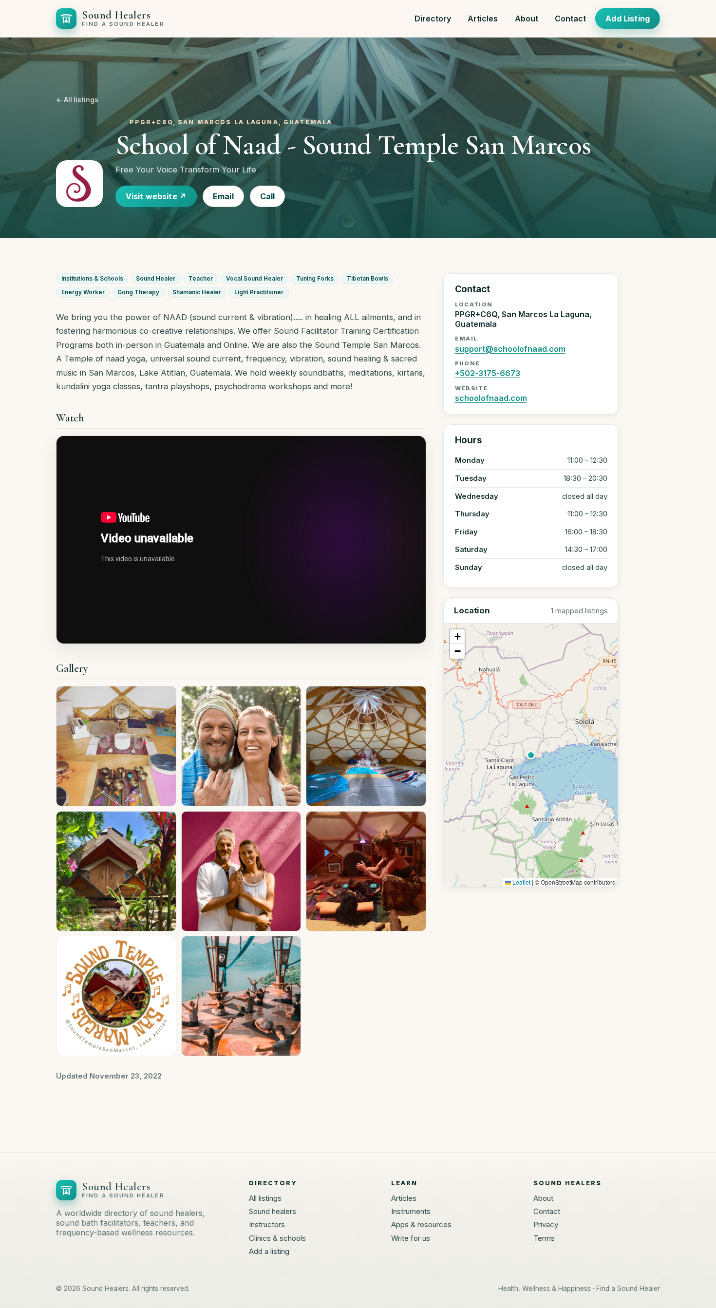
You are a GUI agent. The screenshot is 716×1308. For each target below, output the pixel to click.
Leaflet (520, 882)
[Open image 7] (116, 996)
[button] (531, 755)
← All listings (77, 100)
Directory (433, 18)
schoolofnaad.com (491, 398)
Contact (570, 18)
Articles (483, 18)
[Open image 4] (116, 871)
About (526, 18)
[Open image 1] (116, 746)
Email (223, 196)
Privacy (545, 1224)
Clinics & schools (277, 1238)
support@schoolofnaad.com (510, 349)
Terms (544, 1238)
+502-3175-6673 (487, 373)
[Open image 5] (241, 871)
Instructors (267, 1224)
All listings (265, 1198)
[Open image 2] (241, 746)
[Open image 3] (366, 746)
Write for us (410, 1238)
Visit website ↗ (156, 196)
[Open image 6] (366, 871)
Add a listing (269, 1251)
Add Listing (627, 18)
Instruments (411, 1211)
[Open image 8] (241, 996)
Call (267, 196)
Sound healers (272, 1211)
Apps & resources (421, 1224)
